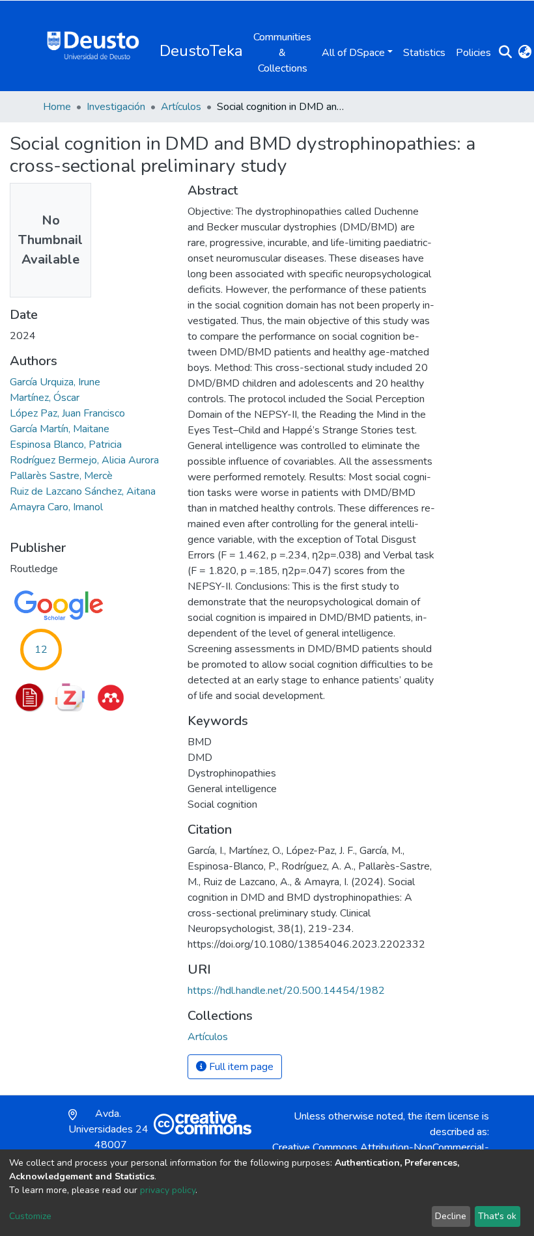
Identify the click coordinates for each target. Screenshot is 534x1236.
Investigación (116, 107)
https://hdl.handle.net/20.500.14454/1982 (286, 990)
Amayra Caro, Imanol (56, 507)
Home (57, 107)
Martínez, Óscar (44, 398)
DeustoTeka (201, 50)
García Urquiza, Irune (55, 382)
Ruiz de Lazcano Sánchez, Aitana (83, 491)
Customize (30, 1216)
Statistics (424, 53)
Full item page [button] (240, 1067)
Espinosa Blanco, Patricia (66, 444)
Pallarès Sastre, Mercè (61, 476)
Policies (473, 53)
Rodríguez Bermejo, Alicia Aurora (84, 460)
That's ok (497, 1216)
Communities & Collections (282, 53)
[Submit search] (505, 52)
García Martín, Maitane (59, 429)
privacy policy (167, 1190)
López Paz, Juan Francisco (67, 413)
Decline (450, 1216)
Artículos (181, 107)
